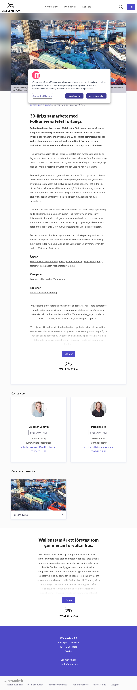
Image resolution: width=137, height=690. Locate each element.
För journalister (81, 684)
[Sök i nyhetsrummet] (121, 7)
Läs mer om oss (68, 659)
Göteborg (52, 292)
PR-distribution (35, 684)
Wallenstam (59, 279)
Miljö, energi (90, 261)
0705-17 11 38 (38, 451)
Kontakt (86, 6)
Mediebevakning (14, 684)
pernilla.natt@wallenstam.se (98, 447)
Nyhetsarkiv (51, 6)
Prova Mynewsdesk (58, 684)
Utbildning (77, 261)
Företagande (65, 261)
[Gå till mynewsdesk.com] (13, 681)
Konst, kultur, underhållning (44, 261)
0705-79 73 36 (98, 451)
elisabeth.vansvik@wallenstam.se (38, 447)
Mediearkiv (70, 6)
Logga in (114, 684)
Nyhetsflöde (99, 684)
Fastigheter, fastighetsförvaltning (57, 265)
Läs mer (68, 353)
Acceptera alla (96, 96)
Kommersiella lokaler (41, 279)
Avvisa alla (74, 96)
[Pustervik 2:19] (38, 495)
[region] (69, 86)
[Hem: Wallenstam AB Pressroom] (11, 7)
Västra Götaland (38, 292)
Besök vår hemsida (68, 663)
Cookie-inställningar (42, 96)
